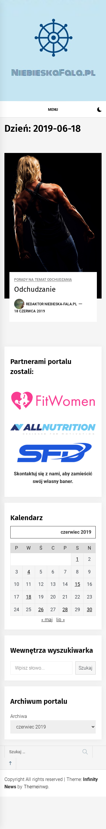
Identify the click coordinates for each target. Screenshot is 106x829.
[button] (99, 110)
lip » (60, 619)
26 (41, 609)
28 (65, 609)
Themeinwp (36, 787)
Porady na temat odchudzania (43, 280)
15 (77, 584)
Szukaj (85, 668)
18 (28, 597)
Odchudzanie (35, 289)
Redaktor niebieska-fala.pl (51, 304)
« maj (46, 619)
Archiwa (18, 716)
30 (89, 609)
